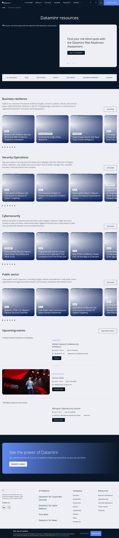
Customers (77, 503)
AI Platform (44, 490)
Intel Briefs (71, 77)
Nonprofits (77, 499)
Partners (76, 495)
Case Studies (41, 77)
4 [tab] (9, 205)
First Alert (43, 514)
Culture (75, 507)
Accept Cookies (96, 533)
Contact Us (77, 522)
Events (56, 77)
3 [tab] (72, 63)
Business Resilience (105, 495)
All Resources (12, 77)
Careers (75, 514)
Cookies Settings (84, 533)
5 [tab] (12, 205)
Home (3, 7)
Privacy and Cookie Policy (63, 535)
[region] (59, 533)
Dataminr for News (48, 520)
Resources (103, 490)
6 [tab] (14, 205)
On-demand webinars (90, 77)
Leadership (77, 510)
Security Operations (105, 503)
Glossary (101, 510)
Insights (109, 77)
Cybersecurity (103, 499)
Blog (26, 77)
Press (75, 518)
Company (77, 490)
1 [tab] (67, 63)
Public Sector (103, 507)
